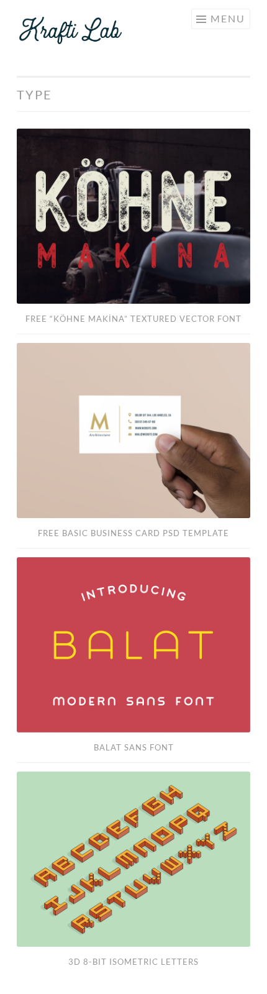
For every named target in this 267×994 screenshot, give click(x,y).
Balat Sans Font (134, 747)
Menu (227, 18)
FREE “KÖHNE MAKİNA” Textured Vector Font (133, 319)
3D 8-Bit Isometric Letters (133, 962)
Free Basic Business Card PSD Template (133, 533)
